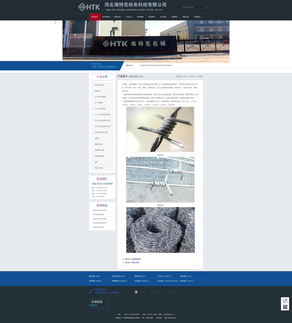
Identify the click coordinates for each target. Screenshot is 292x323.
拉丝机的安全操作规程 (100, 219)
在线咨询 (142, 292)
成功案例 (140, 17)
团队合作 (186, 17)
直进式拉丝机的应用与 (100, 210)
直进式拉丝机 (99, 85)
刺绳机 (96, 138)
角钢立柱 (97, 91)
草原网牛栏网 (99, 150)
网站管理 (159, 318)
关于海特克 (106, 17)
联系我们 (197, 17)
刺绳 (96, 162)
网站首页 (94, 17)
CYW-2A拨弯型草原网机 (102, 115)
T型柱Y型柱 (98, 168)
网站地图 (176, 292)
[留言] (285, 300)
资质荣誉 (152, 17)
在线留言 (174, 17)
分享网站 (159, 292)
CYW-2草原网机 (100, 109)
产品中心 (129, 17)
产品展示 (191, 76)
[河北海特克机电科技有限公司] (123, 13)
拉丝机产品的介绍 (98, 227)
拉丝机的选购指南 (98, 214)
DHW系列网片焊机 (101, 132)
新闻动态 (117, 17)
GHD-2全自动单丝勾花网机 (102, 127)
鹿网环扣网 (98, 144)
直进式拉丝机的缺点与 (100, 223)
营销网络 (119, 281)
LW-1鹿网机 (98, 103)
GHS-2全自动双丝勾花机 (102, 121)
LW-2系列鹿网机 (100, 97)
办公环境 (163, 17)
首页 (185, 76)
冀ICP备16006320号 (170, 318)
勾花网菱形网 (99, 156)
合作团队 (167, 281)
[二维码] (285, 307)
